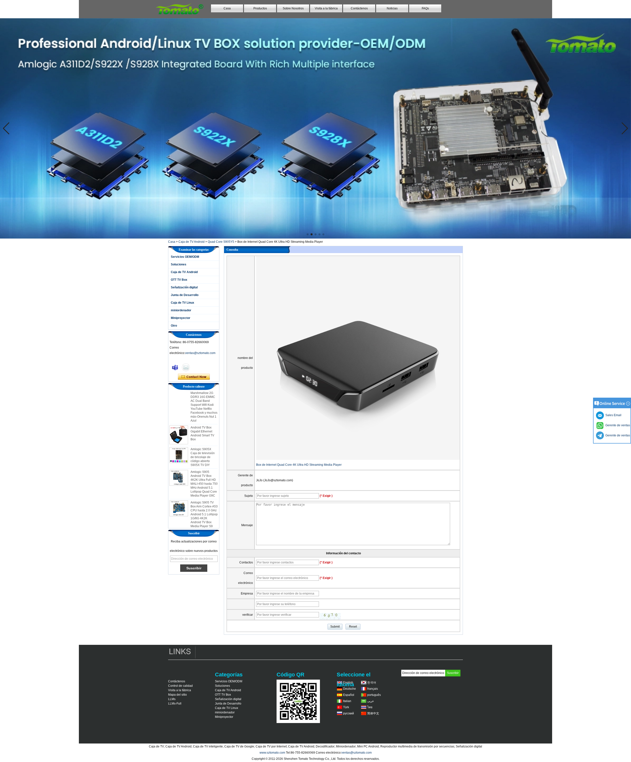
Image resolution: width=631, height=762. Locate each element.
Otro (174, 325)
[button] (308, 234)
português (374, 695)
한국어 (371, 682)
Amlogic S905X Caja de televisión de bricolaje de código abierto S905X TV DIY (203, 441)
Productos (260, 8)
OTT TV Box (179, 279)
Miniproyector (180, 318)
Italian (347, 701)
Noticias (392, 8)
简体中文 (373, 713)
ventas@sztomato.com (200, 353)
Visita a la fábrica (326, 8)
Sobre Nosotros (293, 8)
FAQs (425, 8)
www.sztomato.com (272, 752)
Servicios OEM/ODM (185, 257)
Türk (346, 707)
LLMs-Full (174, 703)
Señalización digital (184, 287)
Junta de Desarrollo (184, 295)
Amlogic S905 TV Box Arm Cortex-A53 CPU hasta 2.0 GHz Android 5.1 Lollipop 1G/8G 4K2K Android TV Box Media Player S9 (204, 498)
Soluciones (178, 264)
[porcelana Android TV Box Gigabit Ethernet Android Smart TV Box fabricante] (178, 418)
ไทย (369, 707)
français (372, 688)
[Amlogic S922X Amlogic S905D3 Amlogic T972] (315, 128)
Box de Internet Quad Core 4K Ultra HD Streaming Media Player (299, 464)
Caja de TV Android (191, 241)
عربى (370, 701)
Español (348, 695)
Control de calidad (180, 686)
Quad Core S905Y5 (221, 241)
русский (348, 713)
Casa (227, 8)
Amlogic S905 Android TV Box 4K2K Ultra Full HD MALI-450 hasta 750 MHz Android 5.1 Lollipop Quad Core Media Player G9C (204, 467)
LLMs (171, 699)
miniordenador (181, 310)
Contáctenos (359, 8)
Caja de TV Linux (182, 302)
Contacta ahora (194, 377)
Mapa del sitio (177, 694)
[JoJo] (175, 367)
